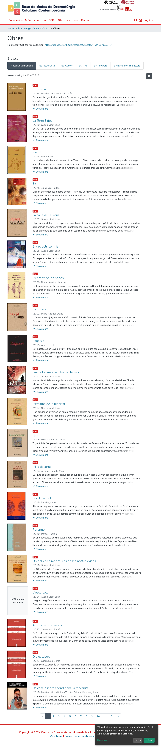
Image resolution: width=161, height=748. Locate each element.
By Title (83, 65)
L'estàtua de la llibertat (49, 404)
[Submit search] (136, 20)
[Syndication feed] (149, 76)
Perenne (39, 529)
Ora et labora (42, 656)
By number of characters (127, 65)
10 (98, 716)
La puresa (39, 309)
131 (111, 716)
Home (11, 28)
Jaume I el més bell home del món (57, 372)
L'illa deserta (42, 467)
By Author (66, 65)
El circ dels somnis (45, 246)
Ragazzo (38, 341)
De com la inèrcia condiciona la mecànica (61, 688)
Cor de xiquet (42, 498)
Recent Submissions (22, 65)
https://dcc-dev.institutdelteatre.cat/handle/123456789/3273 (79, 45)
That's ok (149, 740)
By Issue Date (47, 65)
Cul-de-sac (40, 89)
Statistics (64, 20)
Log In (147, 20)
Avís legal (56, 736)
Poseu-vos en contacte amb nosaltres (87, 736)
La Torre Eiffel (42, 121)
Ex (34, 184)
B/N (35, 435)
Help (75, 20)
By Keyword (100, 65)
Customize (102, 740)
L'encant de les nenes (48, 278)
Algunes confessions (47, 625)
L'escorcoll (40, 592)
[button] (140, 20)
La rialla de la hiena (46, 215)
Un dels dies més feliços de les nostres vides (64, 561)
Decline (138, 740)
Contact (85, 20)
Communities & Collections (25, 20)
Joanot (37, 152)
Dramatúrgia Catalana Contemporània (34, 28)
